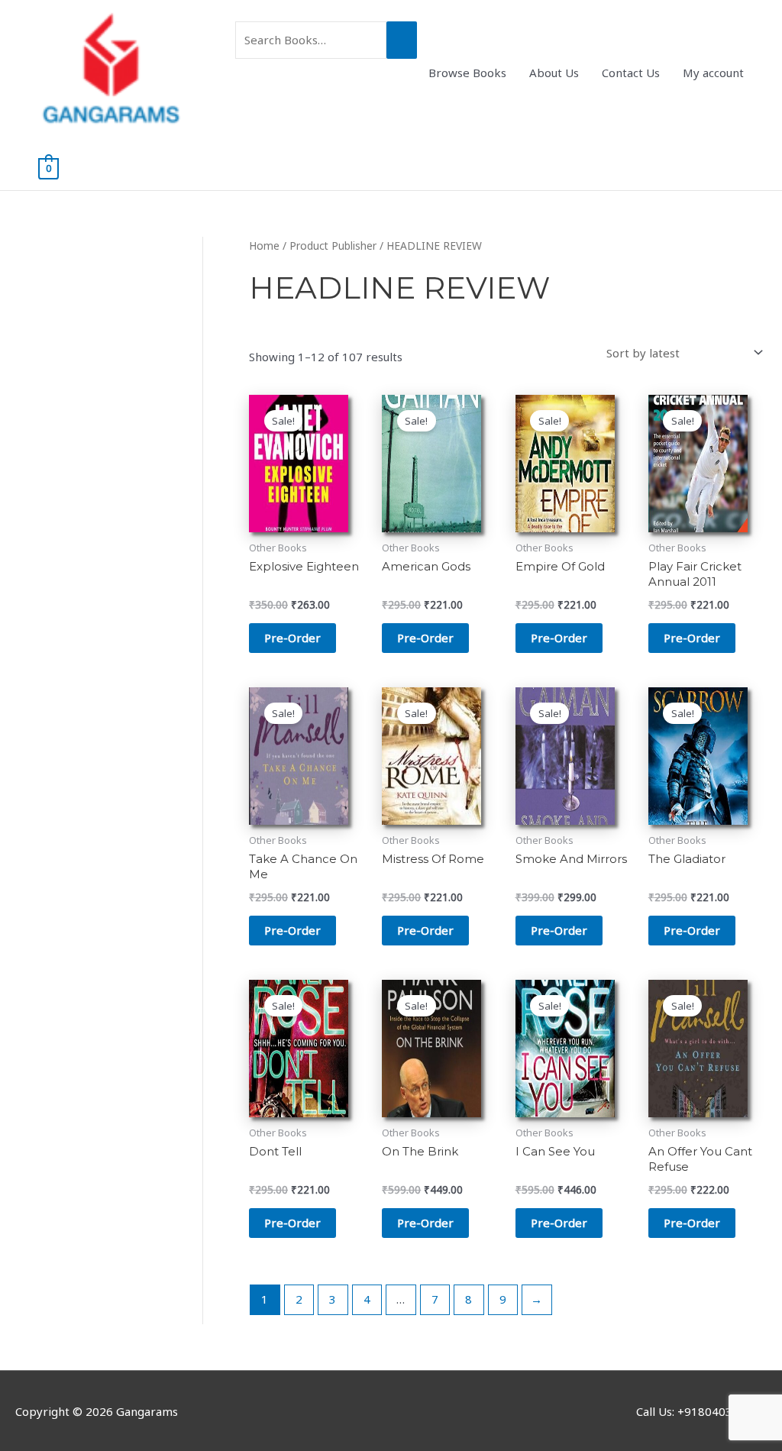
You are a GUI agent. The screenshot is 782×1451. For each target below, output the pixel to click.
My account (713, 72)
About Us (554, 72)
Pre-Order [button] (292, 637)
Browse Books (467, 72)
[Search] (401, 40)
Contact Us (631, 72)
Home (264, 245)
